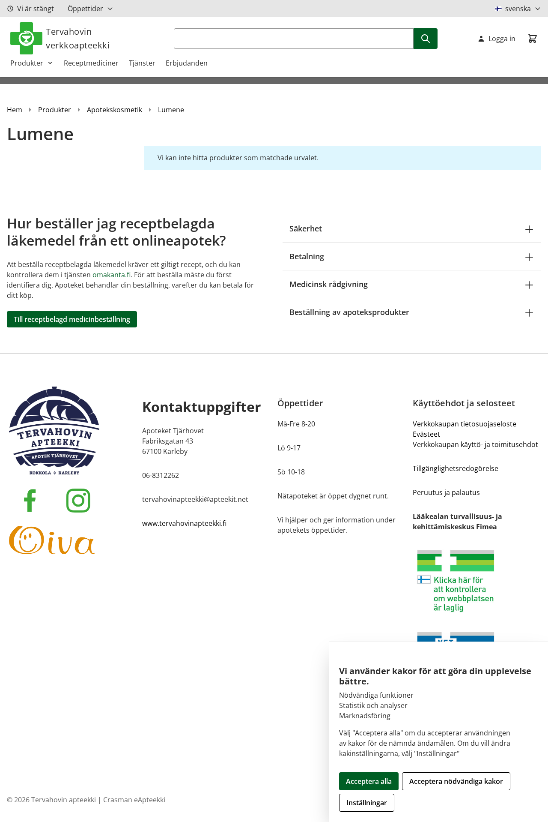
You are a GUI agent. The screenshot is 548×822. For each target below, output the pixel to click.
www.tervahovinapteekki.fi (184, 523)
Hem (14, 109)
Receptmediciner (91, 63)
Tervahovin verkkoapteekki (78, 38)
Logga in (501, 38)
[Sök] (426, 38)
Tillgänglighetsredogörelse (455, 468)
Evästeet (426, 434)
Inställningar (366, 802)
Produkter (26, 63)
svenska (518, 8)
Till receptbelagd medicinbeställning (72, 319)
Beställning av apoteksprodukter (349, 312)
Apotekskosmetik (114, 109)
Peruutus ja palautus (446, 492)
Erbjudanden (187, 63)
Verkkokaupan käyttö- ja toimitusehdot (475, 444)
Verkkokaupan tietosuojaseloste (464, 424)
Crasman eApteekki (134, 799)
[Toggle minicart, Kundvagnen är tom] (532, 38)
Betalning (306, 256)
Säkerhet (305, 228)
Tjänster (142, 63)
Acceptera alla (369, 781)
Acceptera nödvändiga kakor (456, 781)
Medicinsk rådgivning (328, 284)
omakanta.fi (111, 274)
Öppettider (85, 8)
